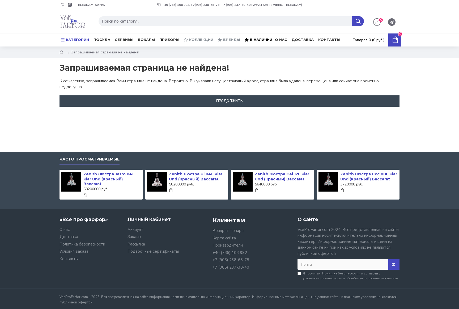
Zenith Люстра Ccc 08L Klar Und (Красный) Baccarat (368, 176)
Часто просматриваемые (90, 159)
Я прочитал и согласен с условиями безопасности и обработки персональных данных (350, 275)
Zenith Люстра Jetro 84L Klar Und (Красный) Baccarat (109, 179)
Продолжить (229, 101)
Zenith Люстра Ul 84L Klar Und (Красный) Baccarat (195, 176)
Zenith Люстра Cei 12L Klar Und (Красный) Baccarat (282, 176)
